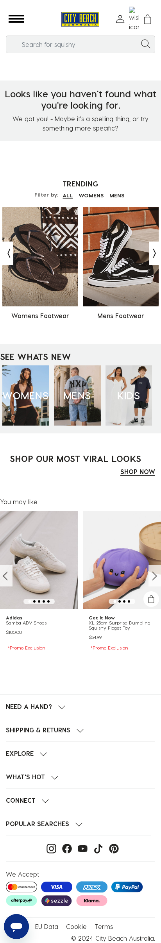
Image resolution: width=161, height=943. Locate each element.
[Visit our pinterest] (112, 848)
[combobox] (80, 44)
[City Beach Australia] (80, 19)
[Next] (155, 253)
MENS (116, 195)
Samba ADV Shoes (26, 622)
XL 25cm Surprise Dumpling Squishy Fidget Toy (119, 625)
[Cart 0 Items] (147, 19)
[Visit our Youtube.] (81, 848)
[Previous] (7, 253)
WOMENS (91, 195)
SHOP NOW (137, 471)
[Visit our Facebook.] (65, 848)
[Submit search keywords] (145, 43)
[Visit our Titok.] (96, 848)
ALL (68, 195)
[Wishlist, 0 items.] (134, 19)
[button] (16, 19)
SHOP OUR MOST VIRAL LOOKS (75, 458)
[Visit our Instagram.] (49, 848)
